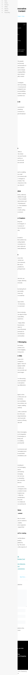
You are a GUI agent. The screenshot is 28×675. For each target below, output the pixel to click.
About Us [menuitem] (6, 8)
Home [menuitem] (6, 1)
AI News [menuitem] (6, 6)
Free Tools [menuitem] (6, 4)
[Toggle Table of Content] (23, 24)
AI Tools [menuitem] (6, 3)
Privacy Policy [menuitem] (7, 12)
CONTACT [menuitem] (6, 10)
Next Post (23, 576)
